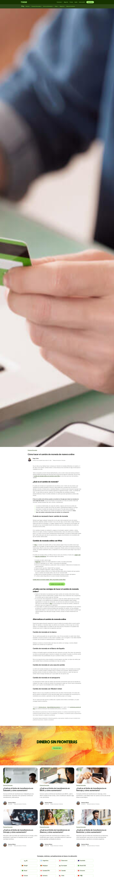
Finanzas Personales (32, 450)
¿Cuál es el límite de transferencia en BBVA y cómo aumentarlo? (55, 789)
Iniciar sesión (82, 2)
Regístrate (90, 2)
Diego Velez (36, 458)
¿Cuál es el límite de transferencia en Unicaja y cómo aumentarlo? (18, 831)
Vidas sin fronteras (70, 6)
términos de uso (42, 707)
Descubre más (57, 748)
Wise (35, 544)
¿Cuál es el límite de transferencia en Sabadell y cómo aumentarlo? (18, 789)
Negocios (66, 2)
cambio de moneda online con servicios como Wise (47, 476)
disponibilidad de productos (53, 707)
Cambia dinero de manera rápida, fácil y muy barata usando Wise (49, 579)
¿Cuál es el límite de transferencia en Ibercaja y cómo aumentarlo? (91, 789)
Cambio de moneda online (57, 584)
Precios (71, 2)
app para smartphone (40, 556)
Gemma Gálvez (12, 802)
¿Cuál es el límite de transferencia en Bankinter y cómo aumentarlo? (91, 831)
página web (77, 554)
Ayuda (76, 2)
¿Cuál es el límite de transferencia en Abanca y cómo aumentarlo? (55, 831)
